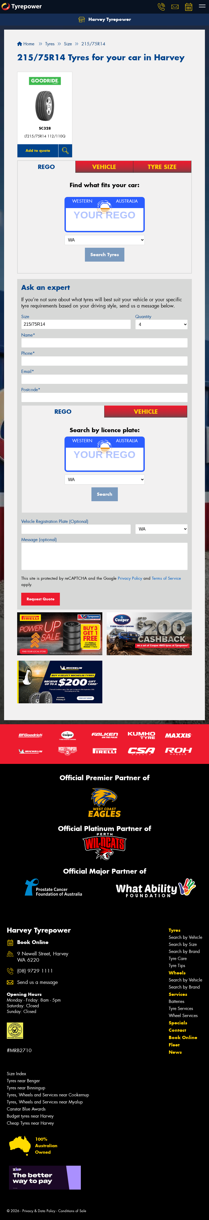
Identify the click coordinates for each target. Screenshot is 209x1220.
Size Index (16, 1074)
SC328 (45, 128)
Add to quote (38, 150)
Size (25, 316)
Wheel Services (183, 1015)
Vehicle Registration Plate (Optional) (54, 521)
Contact (177, 1030)
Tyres (174, 930)
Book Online (183, 1037)
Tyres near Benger (23, 1081)
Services (178, 994)
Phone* (28, 353)
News (175, 1052)
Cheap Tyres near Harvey (30, 1123)
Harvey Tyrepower (109, 19)
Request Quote (40, 599)
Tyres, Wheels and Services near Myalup (45, 1102)
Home (28, 44)
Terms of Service (166, 578)
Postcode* (30, 390)
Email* (27, 371)
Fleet (174, 1045)
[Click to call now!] (161, 7)
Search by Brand (184, 951)
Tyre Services (181, 1008)
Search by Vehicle (185, 937)
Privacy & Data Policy (38, 1211)
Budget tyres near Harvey (30, 1116)
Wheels (177, 973)
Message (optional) (39, 539)
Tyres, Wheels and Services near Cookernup (48, 1095)
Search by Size (183, 944)
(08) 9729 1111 (35, 971)
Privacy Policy (130, 578)
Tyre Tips (177, 965)
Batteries (176, 1001)
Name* (28, 335)
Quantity (143, 316)
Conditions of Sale (72, 1211)
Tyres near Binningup (26, 1088)
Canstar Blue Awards (26, 1109)
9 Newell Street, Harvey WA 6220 (42, 957)
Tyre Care (178, 958)
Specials (178, 1023)
